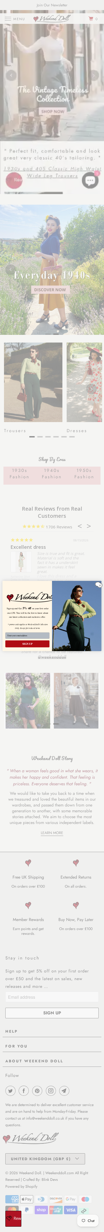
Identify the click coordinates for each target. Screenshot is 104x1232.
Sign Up (27, 644)
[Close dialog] (98, 584)
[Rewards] (13, 1219)
